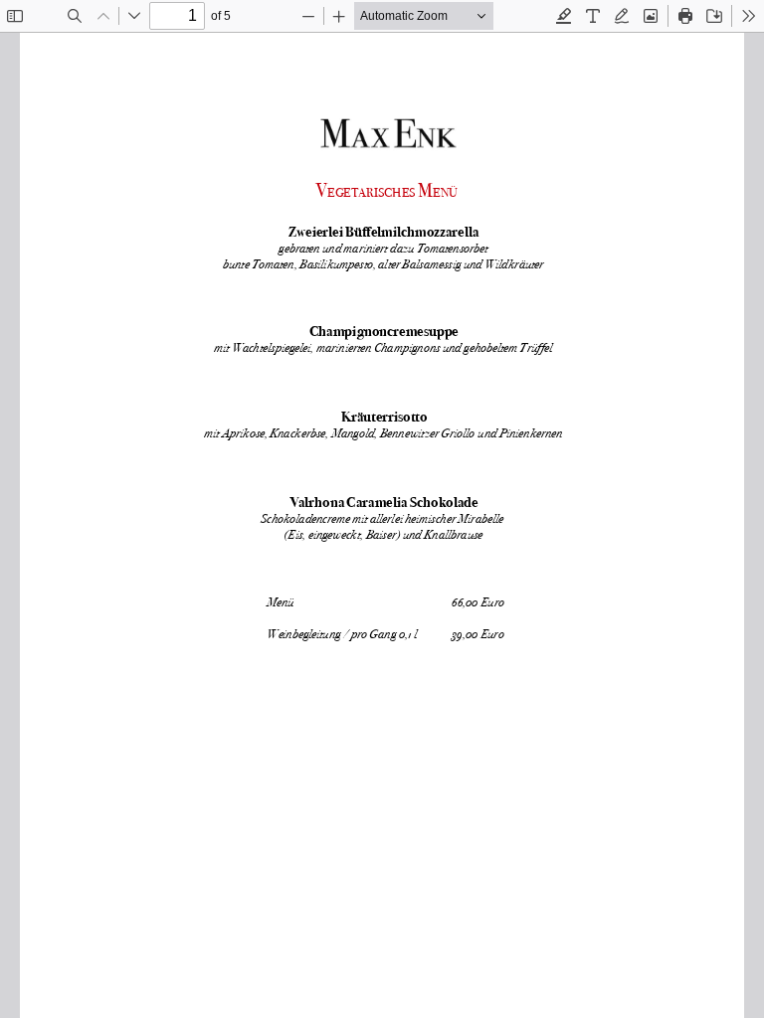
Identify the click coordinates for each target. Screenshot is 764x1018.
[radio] (564, 16)
